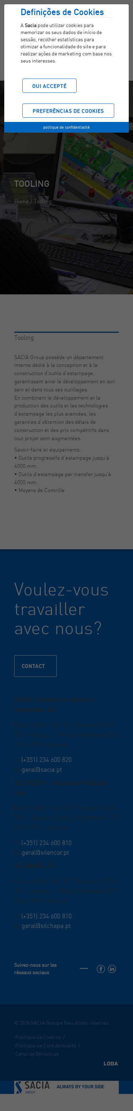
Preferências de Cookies (68, 111)
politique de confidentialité (66, 127)
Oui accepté (49, 86)
